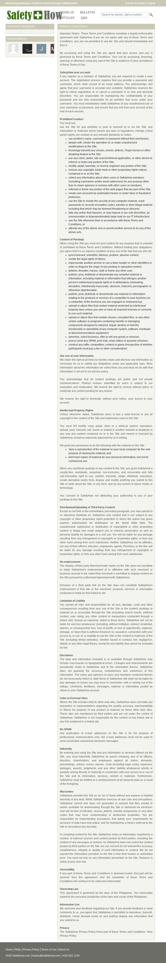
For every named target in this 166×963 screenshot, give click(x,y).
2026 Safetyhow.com (18, 955)
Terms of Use (49, 949)
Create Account (135, 3)
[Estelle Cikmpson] (13, 48)
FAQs (18, 949)
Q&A (84, 17)
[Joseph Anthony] (41, 48)
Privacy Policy (31, 949)
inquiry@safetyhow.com (46, 955)
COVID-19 (67, 12)
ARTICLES (67, 17)
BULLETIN (87, 12)
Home (9, 949)
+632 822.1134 (71, 955)
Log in (151, 3)
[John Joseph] (27, 48)
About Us (64, 949)
